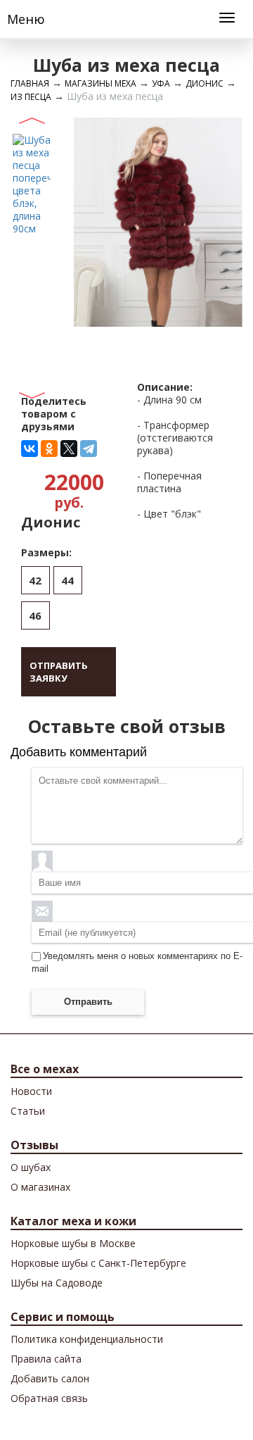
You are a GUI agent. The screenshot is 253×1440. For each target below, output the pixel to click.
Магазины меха (100, 83)
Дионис (204, 83)
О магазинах (40, 1187)
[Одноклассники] (49, 448)
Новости (31, 1091)
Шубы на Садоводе (57, 1282)
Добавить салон (50, 1378)
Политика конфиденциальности (87, 1339)
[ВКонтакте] (29, 448)
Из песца (31, 97)
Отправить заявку (59, 671)
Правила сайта (46, 1358)
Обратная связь (49, 1398)
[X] (68, 448)
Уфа (161, 83)
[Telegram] (88, 448)
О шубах (31, 1167)
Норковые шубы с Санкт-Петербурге (98, 1263)
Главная (30, 83)
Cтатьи (28, 1110)
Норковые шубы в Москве (73, 1243)
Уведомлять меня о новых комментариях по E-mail (137, 962)
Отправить (88, 1001)
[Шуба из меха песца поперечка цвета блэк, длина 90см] (32, 183)
